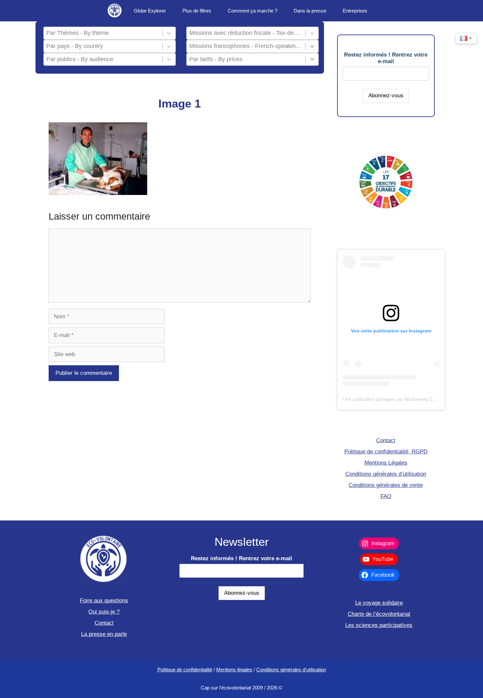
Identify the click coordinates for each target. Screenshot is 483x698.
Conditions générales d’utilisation (385, 474)
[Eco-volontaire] (114, 10)
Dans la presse (310, 10)
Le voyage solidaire (379, 603)
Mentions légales (234, 669)
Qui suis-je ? (104, 612)
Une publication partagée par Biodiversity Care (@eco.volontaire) (410, 399)
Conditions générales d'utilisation (291, 669)
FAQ (385, 496)
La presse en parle (104, 634)
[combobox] (102, 33)
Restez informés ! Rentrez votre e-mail (385, 58)
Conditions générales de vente (386, 485)
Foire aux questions (104, 600)
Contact (385, 440)
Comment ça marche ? (252, 10)
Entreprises (355, 10)
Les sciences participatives (378, 625)
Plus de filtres (196, 10)
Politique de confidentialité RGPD (385, 451)
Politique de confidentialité (184, 669)
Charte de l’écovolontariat (379, 614)
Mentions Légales (385, 463)
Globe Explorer (150, 10)
